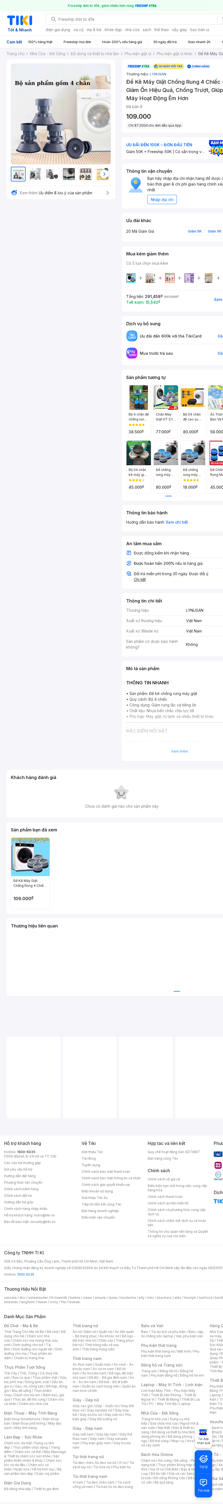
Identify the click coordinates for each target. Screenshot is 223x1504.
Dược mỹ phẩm (47, 1474)
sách (147, 29)
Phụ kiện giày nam (96, 1443)
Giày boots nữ (91, 1415)
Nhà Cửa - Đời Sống (159, 1413)
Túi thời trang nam (90, 1476)
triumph (190, 1298)
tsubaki (74, 1302)
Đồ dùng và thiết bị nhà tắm (173, 1432)
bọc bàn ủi (199, 29)
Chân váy (105, 1340)
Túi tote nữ (101, 1467)
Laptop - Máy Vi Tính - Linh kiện (172, 1384)
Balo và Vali (152, 1325)
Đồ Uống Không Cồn (169, 1478)
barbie (75, 1298)
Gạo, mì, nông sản (29, 1386)
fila (63, 1302)
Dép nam (97, 1439)
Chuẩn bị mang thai (29, 1358)
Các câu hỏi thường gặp (22, 1163)
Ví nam (78, 1482)
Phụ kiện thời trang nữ (158, 1351)
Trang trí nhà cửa (154, 1419)
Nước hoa (21, 1469)
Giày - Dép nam (87, 1428)
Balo (144, 1332)
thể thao (161, 29)
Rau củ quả (21, 1377)
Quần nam (103, 1364)
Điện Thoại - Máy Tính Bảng (30, 1413)
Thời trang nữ (85, 1325)
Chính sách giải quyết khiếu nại (106, 1185)
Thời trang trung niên (98, 1349)
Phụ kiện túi (122, 1467)
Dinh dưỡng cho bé (28, 1345)
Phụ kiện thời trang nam (170, 1353)
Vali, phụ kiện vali (189, 1336)
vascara (10, 1298)
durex (113, 1298)
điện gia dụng (58, 29)
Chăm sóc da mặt (18, 1443)
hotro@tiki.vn (44, 1215)
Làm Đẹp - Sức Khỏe (23, 1437)
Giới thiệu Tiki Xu (95, 1198)
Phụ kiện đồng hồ (164, 1375)
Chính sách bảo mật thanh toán (106, 1171)
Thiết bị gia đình (46, 1489)
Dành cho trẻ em (27, 1395)
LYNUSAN (158, 74)
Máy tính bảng (25, 1428)
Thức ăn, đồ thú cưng (29, 1399)
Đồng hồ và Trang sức (161, 1365)
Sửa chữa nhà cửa (164, 1423)
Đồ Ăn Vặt (158, 1474)
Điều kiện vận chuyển (98, 1217)
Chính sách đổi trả (18, 1195)
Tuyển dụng (91, 1165)
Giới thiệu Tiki (92, 1152)
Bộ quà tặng (163, 1482)
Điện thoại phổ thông (29, 1423)
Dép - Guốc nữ (106, 1406)
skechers (164, 1298)
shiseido (11, 1302)
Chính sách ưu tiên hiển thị (168, 1203)
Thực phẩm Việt (45, 1377)
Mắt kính (184, 1351)
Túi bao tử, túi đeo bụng (114, 1487)
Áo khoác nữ (109, 1336)
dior (22, 1298)
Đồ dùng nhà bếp (17, 1489)
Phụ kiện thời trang (158, 1345)
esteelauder (38, 1298)
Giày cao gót (83, 1406)
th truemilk (59, 1298)
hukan (42, 1302)
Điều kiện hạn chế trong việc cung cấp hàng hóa (177, 1188)
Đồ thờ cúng (159, 1441)
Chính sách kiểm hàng (21, 1189)
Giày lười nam (83, 1434)
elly (141, 1298)
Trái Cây (10, 1373)
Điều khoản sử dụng (97, 1191)
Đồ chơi (52, 1332)
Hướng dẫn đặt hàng (20, 1176)
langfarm (28, 1302)
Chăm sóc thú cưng (156, 1460)
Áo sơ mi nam (103, 1369)
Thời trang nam (87, 1358)
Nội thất (164, 1428)
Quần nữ (105, 1332)
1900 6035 (25, 1274)
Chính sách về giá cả (164, 1179)
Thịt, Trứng (28, 1373)
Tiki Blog (89, 1158)
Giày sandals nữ (99, 1410)
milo (150, 1298)
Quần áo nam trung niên (101, 1386)
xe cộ (78, 29)
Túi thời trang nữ (88, 1456)
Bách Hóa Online (157, 1454)
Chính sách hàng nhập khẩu (25, 1209)
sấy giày (179, 29)
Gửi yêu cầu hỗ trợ (18, 1169)
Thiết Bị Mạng (168, 1399)
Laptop (185, 1404)
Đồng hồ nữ (168, 1371)
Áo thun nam (82, 1364)
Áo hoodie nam (94, 1373)
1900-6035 (26, 1152)
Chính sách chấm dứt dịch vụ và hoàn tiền (177, 1223)
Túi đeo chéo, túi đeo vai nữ (94, 1463)
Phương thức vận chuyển (23, 1182)
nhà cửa (132, 29)
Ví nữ (122, 1463)
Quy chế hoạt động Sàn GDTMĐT (174, 1152)
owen (87, 1298)
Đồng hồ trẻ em (192, 1375)
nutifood (205, 1298)
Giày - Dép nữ (86, 1400)
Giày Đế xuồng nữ (103, 1419)
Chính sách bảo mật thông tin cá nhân (111, 1178)
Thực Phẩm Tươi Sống (24, 1367)
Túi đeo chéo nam (100, 1482)
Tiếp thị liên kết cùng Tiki (101, 1204)
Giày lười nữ (113, 1415)
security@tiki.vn (42, 1222)
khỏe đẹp (113, 29)
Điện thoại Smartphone (22, 1419)
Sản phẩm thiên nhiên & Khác (31, 1458)
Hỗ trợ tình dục (43, 1469)
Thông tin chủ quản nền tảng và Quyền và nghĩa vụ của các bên (178, 1234)
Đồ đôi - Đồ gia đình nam (108, 1377)
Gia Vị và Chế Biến (164, 1469)
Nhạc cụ (177, 1441)
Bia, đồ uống (21, 1391)
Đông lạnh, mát (37, 1382)
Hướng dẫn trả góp (18, 1202)
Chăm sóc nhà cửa (33, 1404)
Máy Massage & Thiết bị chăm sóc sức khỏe (35, 1454)
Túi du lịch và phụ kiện (168, 1332)
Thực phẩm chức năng (30, 1447)
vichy (54, 1302)
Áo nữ (77, 1332)
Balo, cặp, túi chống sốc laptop (172, 1334)
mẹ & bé (94, 29)
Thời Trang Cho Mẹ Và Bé (24, 1332)
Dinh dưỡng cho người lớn (32, 1349)
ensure (100, 1298)
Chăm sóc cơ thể (27, 1452)
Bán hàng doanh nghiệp (100, 1211)
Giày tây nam (106, 1434)
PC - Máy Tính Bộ (162, 1404)
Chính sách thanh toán (165, 1197)
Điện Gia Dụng (17, 1483)
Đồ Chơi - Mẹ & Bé (21, 1325)
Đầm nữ (90, 1332)
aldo (177, 1298)
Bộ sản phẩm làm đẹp (32, 1471)
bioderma (128, 1298)
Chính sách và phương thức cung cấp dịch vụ (177, 1212)
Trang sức (149, 1371)
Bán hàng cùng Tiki (163, 1158)
